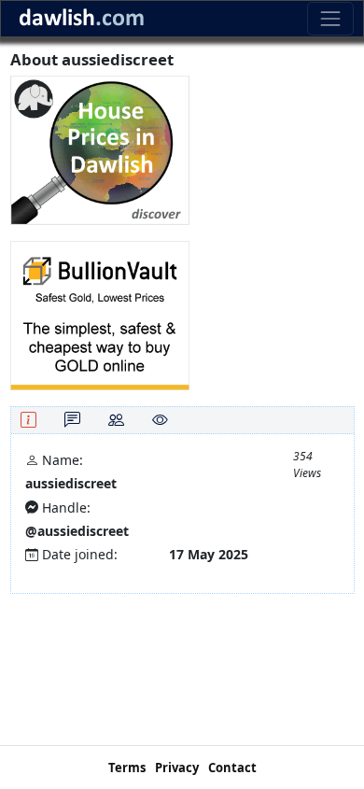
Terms (127, 767)
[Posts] (72, 419)
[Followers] (116, 419)
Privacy (177, 767)
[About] (28, 419)
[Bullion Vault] (99, 314)
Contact (232, 767)
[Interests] (160, 419)
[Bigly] (99, 149)
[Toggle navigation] (330, 18)
